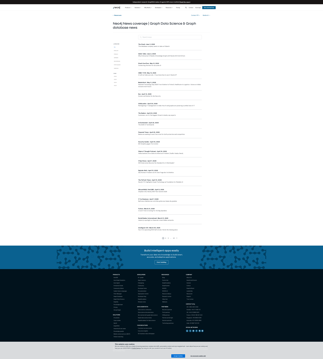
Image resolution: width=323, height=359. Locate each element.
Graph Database (118, 296)
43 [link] (174, 238)
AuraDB (116, 277)
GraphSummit (166, 285)
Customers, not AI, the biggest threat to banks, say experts (157, 115)
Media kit (206, 15)
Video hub (165, 299)
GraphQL (116, 302)
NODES (164, 288)
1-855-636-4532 (193, 307)
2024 (115, 82)
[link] (177, 238)
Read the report (185, 2)
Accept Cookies (178, 356)
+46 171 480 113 (195, 309)
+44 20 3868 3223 (194, 312)
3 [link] (168, 238)
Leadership (190, 291)
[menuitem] (128, 7)
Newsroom (117, 15)
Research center (166, 296)
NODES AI (165, 291)
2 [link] (165, 238)
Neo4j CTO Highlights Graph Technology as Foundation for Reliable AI (160, 182)
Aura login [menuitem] (198, 7)
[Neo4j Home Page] (116, 7)
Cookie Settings (136, 348)
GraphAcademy (142, 299)
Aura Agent (117, 283)
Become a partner (167, 309)
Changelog (141, 283)
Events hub (165, 280)
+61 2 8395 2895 (196, 320)
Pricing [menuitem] (178, 7)
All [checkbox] (115, 47)
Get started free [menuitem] (209, 7)
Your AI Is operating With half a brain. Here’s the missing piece (158, 230)
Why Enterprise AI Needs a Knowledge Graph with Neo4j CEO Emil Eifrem (161, 56)
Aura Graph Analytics (119, 280)
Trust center (190, 299)
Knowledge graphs (119, 331)
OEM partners (166, 315)
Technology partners (168, 323)
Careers (189, 283)
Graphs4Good (190, 288)
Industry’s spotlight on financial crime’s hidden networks (156, 220)
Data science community (144, 309)
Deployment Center (143, 293)
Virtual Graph (117, 310)
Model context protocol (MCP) (122, 334)
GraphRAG (116, 326)
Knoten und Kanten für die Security (149, 96)
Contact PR (195, 15)
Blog (163, 277)
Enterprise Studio (118, 285)
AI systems (116, 317)
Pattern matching (118, 336)
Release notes (142, 302)
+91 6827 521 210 (194, 323)
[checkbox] (124, 51)
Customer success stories (145, 328)
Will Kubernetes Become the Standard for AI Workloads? (156, 163)
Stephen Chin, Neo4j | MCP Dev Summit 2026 (152, 191)
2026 (115, 76)
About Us (189, 277)
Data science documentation (146, 312)
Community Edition (119, 288)
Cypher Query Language (120, 291)
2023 (115, 85)
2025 (115, 79)
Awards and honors (192, 280)
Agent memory (142, 280)
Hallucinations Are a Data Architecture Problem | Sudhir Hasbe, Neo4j (160, 153)
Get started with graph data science (148, 315)
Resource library (166, 293)
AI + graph (140, 277)
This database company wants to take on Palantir (154, 46)
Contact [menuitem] (191, 7)
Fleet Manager (118, 293)
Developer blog (142, 296)
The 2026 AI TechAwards (146, 125)
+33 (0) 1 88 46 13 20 (196, 315)
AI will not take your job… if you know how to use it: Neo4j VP (157, 75)
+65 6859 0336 (197, 317)
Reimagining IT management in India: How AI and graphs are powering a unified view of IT (166, 105)
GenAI (115, 323)
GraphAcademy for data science (146, 320)
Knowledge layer (118, 304)
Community (141, 285)
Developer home (142, 288)
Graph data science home (145, 317)
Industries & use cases (120, 328)
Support (189, 296)
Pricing (115, 307)
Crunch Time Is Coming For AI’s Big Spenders (152, 211)
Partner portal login (167, 317)
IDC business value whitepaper (146, 333)
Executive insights (143, 331)
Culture (189, 285)
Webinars (164, 302)
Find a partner (166, 312)
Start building (161, 262)
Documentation (142, 291)
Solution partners (167, 320)
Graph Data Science (119, 299)
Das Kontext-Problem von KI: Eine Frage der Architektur (156, 172)
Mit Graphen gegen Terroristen (148, 144)
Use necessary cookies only (198, 356)
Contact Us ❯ (190, 304)
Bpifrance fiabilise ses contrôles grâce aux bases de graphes (157, 201)
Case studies (117, 320)
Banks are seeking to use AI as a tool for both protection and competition (161, 134)
